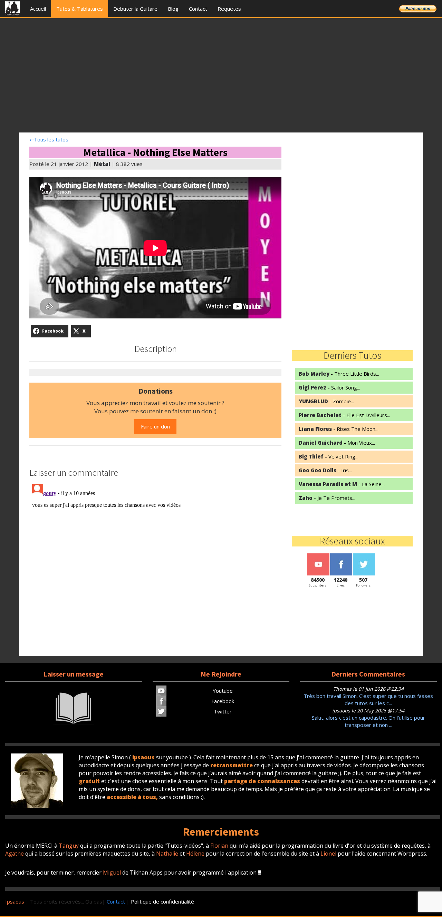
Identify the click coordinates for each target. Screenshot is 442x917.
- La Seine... (342, 484)
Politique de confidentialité (162, 901)
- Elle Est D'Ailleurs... (344, 415)
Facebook (222, 701)
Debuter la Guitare (135, 8)
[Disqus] (155, 567)
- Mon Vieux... (337, 442)
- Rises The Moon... (338, 428)
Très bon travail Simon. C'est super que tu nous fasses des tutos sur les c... (368, 699)
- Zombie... (326, 401)
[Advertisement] (221, 77)
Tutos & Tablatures (79, 8)
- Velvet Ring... (328, 456)
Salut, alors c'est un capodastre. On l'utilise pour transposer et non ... (368, 721)
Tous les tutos (48, 139)
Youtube (223, 690)
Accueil (38, 8)
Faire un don (155, 426)
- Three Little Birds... (339, 373)
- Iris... (325, 470)
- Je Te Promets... (327, 497)
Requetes (229, 8)
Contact (198, 8)
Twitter (223, 711)
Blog (173, 8)
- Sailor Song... (329, 387)
